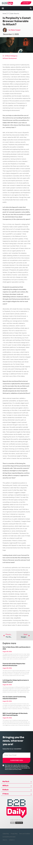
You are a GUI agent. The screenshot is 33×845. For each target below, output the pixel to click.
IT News (5, 794)
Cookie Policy (6, 833)
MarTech (5, 781)
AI (3, 56)
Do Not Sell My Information (9, 836)
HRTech (5, 785)
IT (8, 13)
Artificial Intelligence (11, 56)
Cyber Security (14, 13)
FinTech (5, 789)
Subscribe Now (16, 760)
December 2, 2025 (11, 34)
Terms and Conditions (24, 833)
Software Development (10, 58)
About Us (5, 840)
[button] (30, 8)
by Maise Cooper (15, 30)
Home (4, 13)
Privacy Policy (14, 833)
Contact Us (12, 840)
